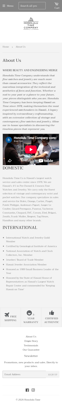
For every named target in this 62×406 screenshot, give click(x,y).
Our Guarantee (31, 350)
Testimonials (31, 345)
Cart (57, 8)
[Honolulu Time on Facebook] (27, 391)
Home (6, 47)
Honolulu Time (32, 400)
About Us (31, 336)
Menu (10, 6)
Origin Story (31, 341)
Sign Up (52, 374)
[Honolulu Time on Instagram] (33, 391)
